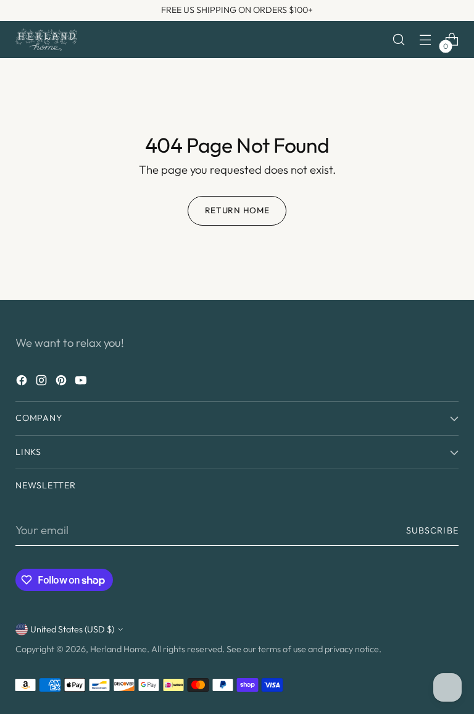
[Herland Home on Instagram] (42, 382)
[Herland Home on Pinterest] (62, 382)
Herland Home (118, 649)
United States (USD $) (72, 629)
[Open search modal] (399, 40)
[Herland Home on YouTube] (82, 382)
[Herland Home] (46, 39)
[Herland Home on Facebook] (22, 382)
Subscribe (432, 530)
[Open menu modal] (425, 40)
